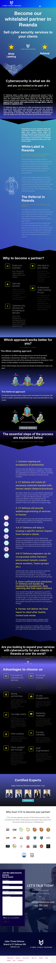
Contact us (20, 960)
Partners (41, 958)
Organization (5, 885)
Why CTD (34, 958)
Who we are (10, 958)
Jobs (14, 960)
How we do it (26, 958)
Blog (46, 958)
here (19, 687)
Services (18, 958)
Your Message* (6, 896)
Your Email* (5, 890)
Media (8, 960)
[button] (40, 6)
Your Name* (5, 880)
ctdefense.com (15, 947)
